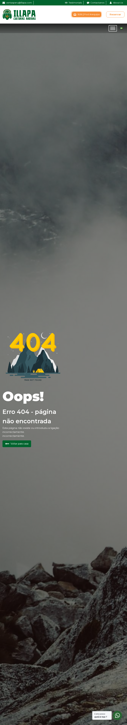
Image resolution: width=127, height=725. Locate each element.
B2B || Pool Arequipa (89, 14)
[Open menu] (112, 28)
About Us (118, 2)
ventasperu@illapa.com (19, 2)
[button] (16, 443)
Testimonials (75, 2)
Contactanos (97, 2)
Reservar (115, 14)
